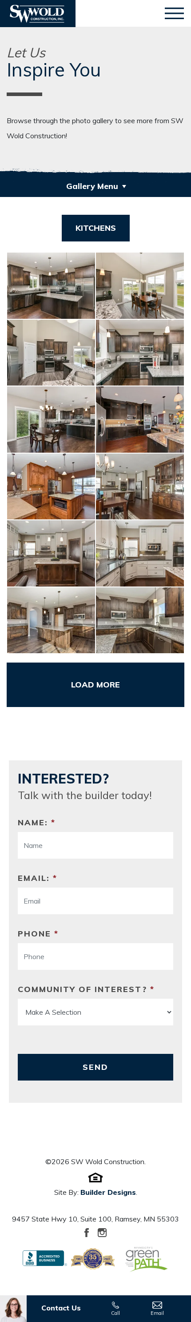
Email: (37, 878)
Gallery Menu (92, 186)
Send (95, 1067)
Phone (38, 933)
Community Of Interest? (86, 989)
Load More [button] (95, 684)
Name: (37, 822)
